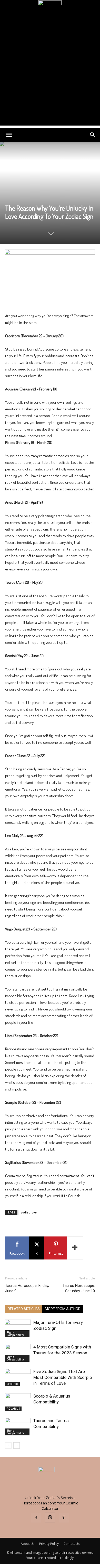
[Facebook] (36, 1518)
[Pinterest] (64, 1518)
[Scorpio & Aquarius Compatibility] (18, 1402)
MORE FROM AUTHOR (63, 1309)
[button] (9, 135)
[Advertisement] (50, 76)
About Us (27, 1544)
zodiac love (29, 1212)
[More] (75, 1247)
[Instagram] (50, 1517)
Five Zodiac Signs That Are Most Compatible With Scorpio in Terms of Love (62, 1377)
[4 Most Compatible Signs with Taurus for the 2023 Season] (18, 1353)
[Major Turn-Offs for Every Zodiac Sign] (18, 1328)
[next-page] (16, 1445)
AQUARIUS (13, 1408)
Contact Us (71, 1544)
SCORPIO (12, 1384)
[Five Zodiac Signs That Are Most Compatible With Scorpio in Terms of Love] (18, 1377)
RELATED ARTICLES (24, 1309)
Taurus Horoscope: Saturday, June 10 (79, 1288)
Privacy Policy (49, 1544)
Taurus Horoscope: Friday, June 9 (27, 1288)
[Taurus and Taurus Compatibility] (18, 1426)
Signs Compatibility (15, 1334)
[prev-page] (8, 1445)
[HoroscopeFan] (50, 11)
